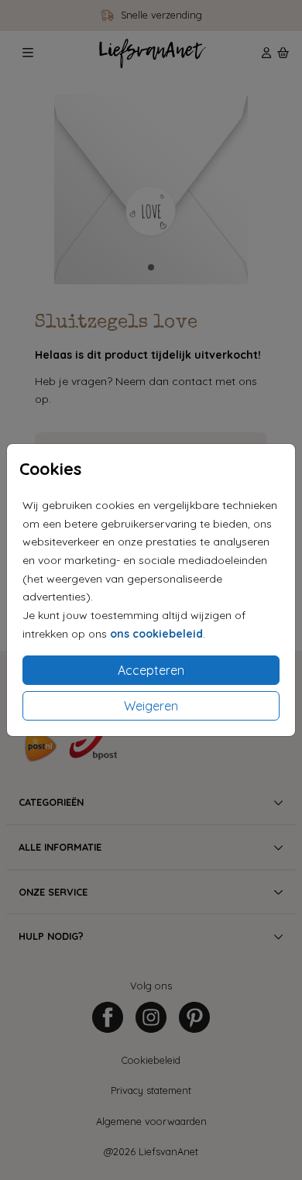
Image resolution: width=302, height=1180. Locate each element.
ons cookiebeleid (156, 634)
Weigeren (151, 706)
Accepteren (151, 670)
